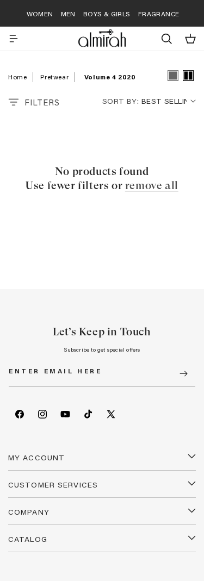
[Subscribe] (183, 373)
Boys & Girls (107, 13)
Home (17, 76)
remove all (151, 185)
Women (40, 13)
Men (68, 13)
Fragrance (159, 13)
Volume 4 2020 (110, 76)
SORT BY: (120, 101)
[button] (14, 39)
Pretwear (54, 76)
